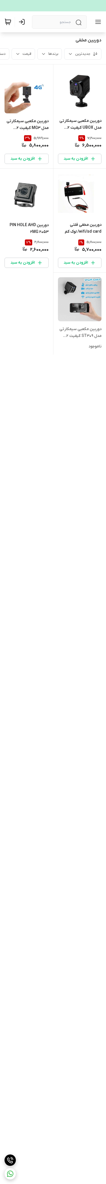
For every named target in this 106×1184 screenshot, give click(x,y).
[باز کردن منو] (96, 21)
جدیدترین (82, 53)
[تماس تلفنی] (10, 1160)
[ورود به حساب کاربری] (22, 22)
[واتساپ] (10, 1173)
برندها (53, 53)
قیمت (27, 53)
